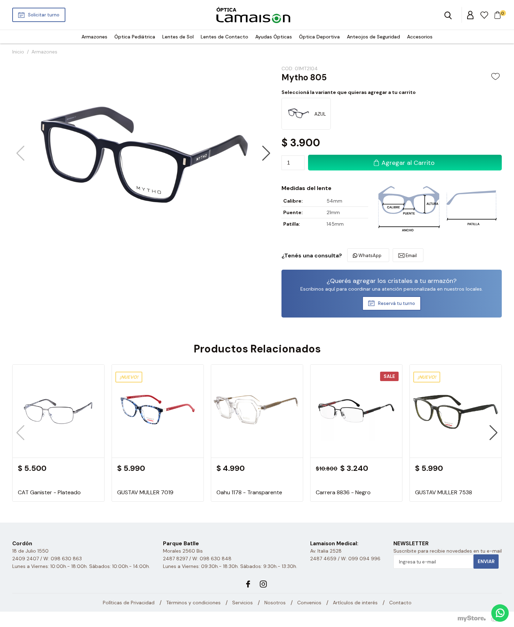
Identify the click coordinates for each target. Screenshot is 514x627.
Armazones (94, 37)
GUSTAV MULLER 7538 (443, 492)
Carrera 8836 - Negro (343, 492)
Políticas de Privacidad (129, 602)
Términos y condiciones (193, 602)
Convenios (309, 602)
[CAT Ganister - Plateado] (58, 455)
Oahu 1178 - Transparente (249, 492)
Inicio (18, 52)
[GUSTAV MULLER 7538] (455, 455)
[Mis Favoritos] (484, 14)
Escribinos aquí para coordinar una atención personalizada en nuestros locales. (391, 289)
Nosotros (275, 602)
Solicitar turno (43, 15)
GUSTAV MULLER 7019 (145, 492)
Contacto (400, 602)
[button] (266, 153)
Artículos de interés (355, 602)
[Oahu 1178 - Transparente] (257, 455)
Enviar (486, 561)
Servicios (242, 602)
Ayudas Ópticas (273, 37)
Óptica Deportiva (319, 37)
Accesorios (420, 37)
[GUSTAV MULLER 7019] (158, 455)
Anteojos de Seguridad (373, 37)
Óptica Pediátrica (134, 37)
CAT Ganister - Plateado (49, 492)
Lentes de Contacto (224, 37)
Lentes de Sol (178, 37)
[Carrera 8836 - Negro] (356, 455)
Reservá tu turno (396, 303)
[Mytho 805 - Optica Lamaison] (253, 14)
